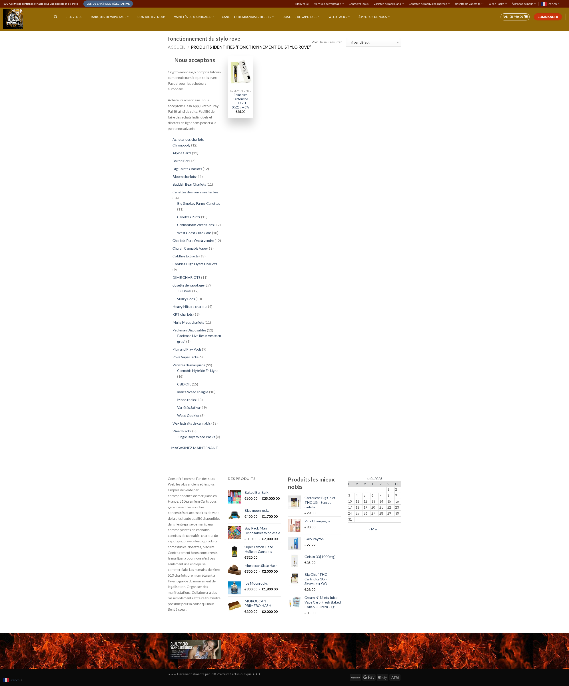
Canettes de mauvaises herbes (428, 4)
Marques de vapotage (327, 4)
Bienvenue (302, 4)
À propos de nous (522, 4)
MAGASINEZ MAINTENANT (194, 447)
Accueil (176, 47)
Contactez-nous (359, 4)
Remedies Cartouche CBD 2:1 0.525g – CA (240, 101)
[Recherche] (56, 17)
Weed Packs (496, 4)
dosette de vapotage (468, 4)
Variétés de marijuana (387, 4)
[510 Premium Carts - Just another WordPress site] (24, 19)
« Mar (373, 529)
